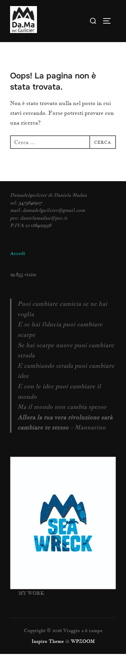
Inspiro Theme (48, 641)
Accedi (17, 253)
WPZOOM (83, 641)
